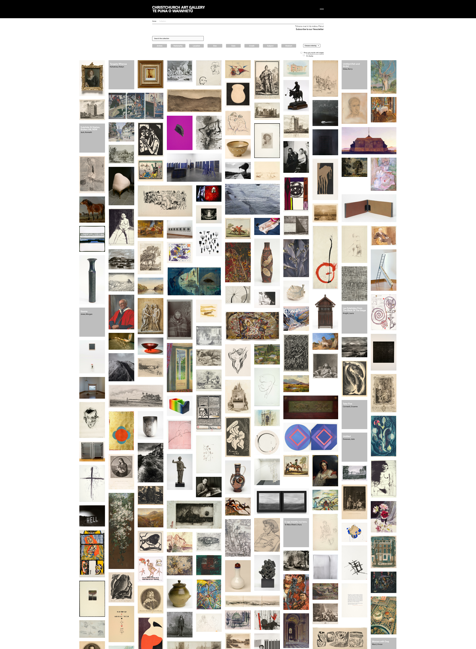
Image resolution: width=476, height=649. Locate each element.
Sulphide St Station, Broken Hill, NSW (90, 128)
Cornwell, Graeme (350, 406)
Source (84, 311)
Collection (162, 21)
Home (154, 21)
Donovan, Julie (349, 439)
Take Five (347, 403)
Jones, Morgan (86, 314)
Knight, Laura (348, 313)
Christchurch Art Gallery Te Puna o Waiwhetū (178, 9)
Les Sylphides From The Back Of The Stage (354, 309)
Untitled (347, 436)
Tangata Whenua (118, 64)
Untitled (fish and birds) (351, 65)
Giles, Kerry (348, 69)
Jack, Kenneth (86, 132)
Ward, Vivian (377, 644)
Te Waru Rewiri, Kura (293, 524)
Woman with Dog (380, 641)
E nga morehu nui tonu (296, 522)
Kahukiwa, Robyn (117, 66)
